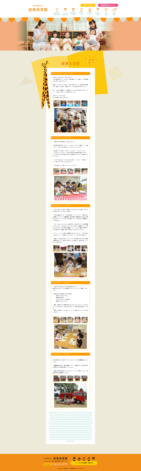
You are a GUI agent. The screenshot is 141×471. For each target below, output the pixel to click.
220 (90, 434)
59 (50, 417)
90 (79, 419)
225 (63, 436)
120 (70, 423)
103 (69, 421)
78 (52, 419)
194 (58, 432)
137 (73, 425)
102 (66, 421)
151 (70, 426)
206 (51, 434)
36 (81, 414)
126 (86, 423)
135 (68, 425)
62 (57, 417)
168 (75, 428)
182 (69, 430)
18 (82, 412)
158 (90, 426)
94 (89, 419)
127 (89, 423)
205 (91, 432)
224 (60, 436)
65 (65, 417)
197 (67, 432)
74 (85, 417)
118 (64, 423)
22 (91, 412)
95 (91, 419)
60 (53, 417)
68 (72, 417)
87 (72, 419)
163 (61, 428)
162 (58, 428)
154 (79, 426)
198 (70, 432)
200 (75, 432)
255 (69, 439)
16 (78, 412)
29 (64, 414)
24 (52, 414)
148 (62, 426)
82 (61, 419)
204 (87, 432)
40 (90, 414)
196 (64, 432)
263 (67, 441)
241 (69, 437)
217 (82, 434)
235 (51, 437)
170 (81, 428)
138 (76, 425)
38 (85, 414)
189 (88, 430)
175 (50, 430)
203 (84, 432)
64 (62, 417)
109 (85, 421)
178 (58, 430)
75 (88, 417)
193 (56, 432)
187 (82, 430)
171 (83, 428)
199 (73, 432)
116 (59, 423)
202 (81, 432)
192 (53, 432)
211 (65, 434)
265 (74, 441)
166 (69, 428)
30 (67, 414)
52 (76, 415)
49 (69, 415)
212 (68, 434)
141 (84, 425)
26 (57, 414)
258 (78, 439)
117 (62, 423)
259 (81, 439)
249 (51, 439)
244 (78, 437)
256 (72, 439)
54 (81, 415)
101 (63, 421)
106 (77, 421)
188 (85, 430)
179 (61, 430)
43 (55, 415)
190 (91, 430)
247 (87, 437)
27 (59, 414)
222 (54, 436)
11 (68, 412)
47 (64, 415)
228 (72, 436)
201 (78, 432)
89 (77, 419)
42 (52, 415)
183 (72, 430)
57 (88, 415)
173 (88, 428)
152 (73, 426)
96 (50, 421)
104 (71, 421)
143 (90, 425)
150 (68, 426)
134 (65, 425)
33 (73, 414)
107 (80, 421)
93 (86, 419)
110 (88, 421)
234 (90, 436)
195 (61, 432)
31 (69, 414)
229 (75, 436)
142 (87, 425)
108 (83, 421)
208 (57, 434)
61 (55, 417)
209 (60, 434)
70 (77, 417)
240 (66, 437)
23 (50, 414)
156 (85, 426)
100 (60, 421)
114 (54, 423)
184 (74, 430)
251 (57, 439)
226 (66, 436)
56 (86, 415)
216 (79, 434)
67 (69, 417)
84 (65, 419)
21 (89, 412)
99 (58, 421)
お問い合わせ (88, 5)
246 (84, 437)
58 (90, 415)
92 (84, 419)
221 (51, 436)
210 (63, 434)
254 (66, 439)
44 (57, 415)
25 (55, 414)
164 (64, 428)
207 (54, 434)
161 (55, 428)
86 (70, 419)
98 (55, 421)
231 (81, 436)
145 (54, 426)
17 (80, 412)
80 (56, 419)
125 (83, 423)
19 (84, 412)
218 (84, 434)
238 (60, 437)
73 (83, 417)
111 (90, 421)
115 (57, 423)
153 (76, 426)
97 (53, 421)
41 (50, 415)
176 (53, 430)
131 (56, 425)
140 (82, 425)
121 (72, 423)
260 (84, 439)
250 (54, 439)
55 (83, 415)
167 (72, 428)
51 (74, 415)
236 (54, 437)
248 (90, 437)
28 (62, 414)
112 (49, 423)
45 (59, 415)
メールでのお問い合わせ (84, 463)
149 (65, 426)
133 (62, 425)
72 (81, 417)
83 (63, 419)
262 (90, 439)
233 (87, 436)
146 (57, 426)
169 (78, 428)
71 (79, 417)
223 (57, 436)
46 (62, 415)
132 (59, 425)
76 (90, 417)
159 (50, 428)
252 (60, 439)
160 (53, 428)
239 (63, 437)
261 (87, 439)
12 (70, 412)
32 (71, 414)
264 (70, 441)
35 (78, 414)
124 (80, 423)
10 (66, 412)
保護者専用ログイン (108, 5)
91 (81, 419)
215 (76, 434)
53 (78, 415)
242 (72, 437)
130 (54, 425)
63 (60, 417)
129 (51, 425)
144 (51, 426)
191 (50, 432)
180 (64, 430)
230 (78, 436)
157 (87, 426)
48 (67, 415)
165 (67, 428)
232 (84, 436)
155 (82, 426)
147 (59, 426)
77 (49, 419)
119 (67, 423)
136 (71, 425)
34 (76, 414)
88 (75, 419)
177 (55, 430)
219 (87, 434)
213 (71, 434)
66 (67, 417)
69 (74, 417)
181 (66, 430)
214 (73, 434)
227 (69, 436)
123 (77, 423)
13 (72, 412)
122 (75, 423)
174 (91, 428)
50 (71, 415)
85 (68, 419)
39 (88, 414)
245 (81, 437)
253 (63, 439)
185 (77, 430)
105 (74, 421)
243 (75, 437)
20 (87, 412)
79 (54, 419)
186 (80, 430)
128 (91, 423)
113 (52, 423)
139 (79, 425)
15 (76, 412)
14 (74, 412)
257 (75, 439)
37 (83, 414)
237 (57, 437)
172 (86, 428)
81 (58, 419)
